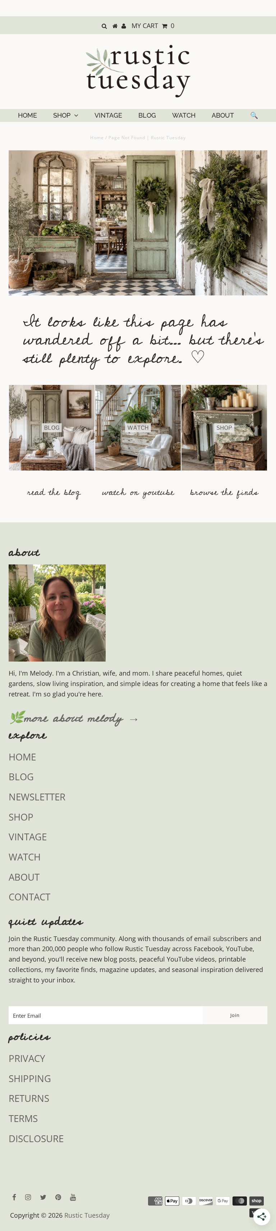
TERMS (23, 1118)
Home (97, 138)
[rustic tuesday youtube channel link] (138, 473)
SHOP (61, 115)
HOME (27, 115)
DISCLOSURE (36, 1138)
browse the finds (224, 492)
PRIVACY (27, 1058)
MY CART (153, 25)
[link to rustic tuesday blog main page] (52, 473)
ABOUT (223, 115)
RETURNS (29, 1098)
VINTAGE (108, 115)
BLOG (147, 115)
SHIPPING (30, 1078)
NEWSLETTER (37, 796)
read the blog (53, 492)
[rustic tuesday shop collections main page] (224, 432)
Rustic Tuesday (87, 1215)
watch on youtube (138, 492)
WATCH (184, 115)
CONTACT (29, 896)
